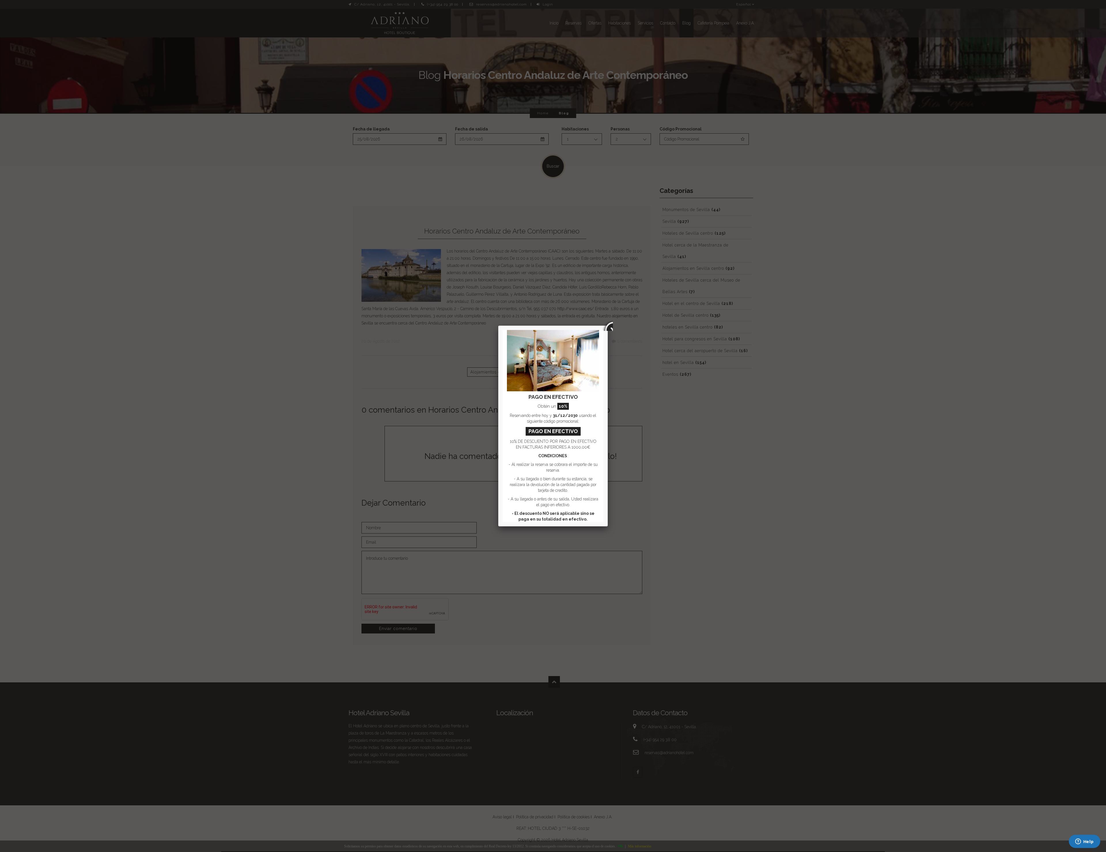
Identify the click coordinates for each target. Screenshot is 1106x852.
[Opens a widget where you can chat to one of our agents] (1084, 842)
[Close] (608, 325)
